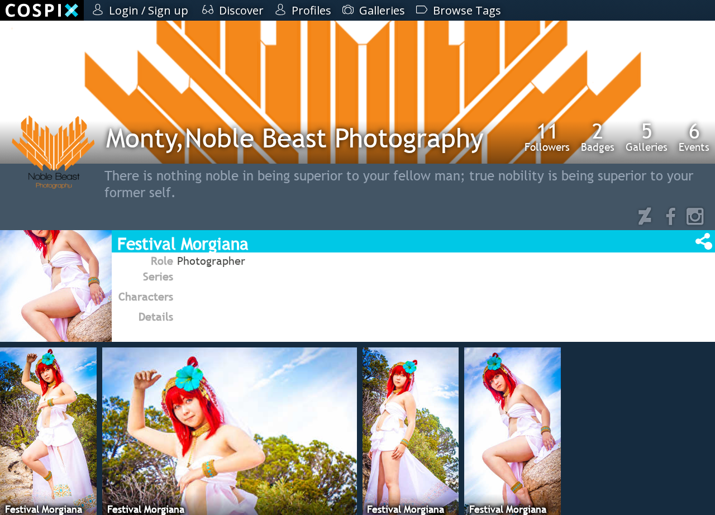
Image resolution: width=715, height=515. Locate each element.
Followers (547, 137)
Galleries (647, 137)
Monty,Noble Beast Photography (295, 138)
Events (694, 137)
